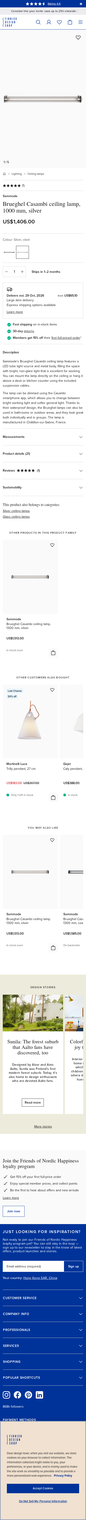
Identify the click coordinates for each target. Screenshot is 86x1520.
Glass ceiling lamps (16, 517)
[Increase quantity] (22, 271)
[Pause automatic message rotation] (81, 3)
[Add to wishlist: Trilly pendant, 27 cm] (52, 689)
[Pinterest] (28, 1395)
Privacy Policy (63, 1476)
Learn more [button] (15, 312)
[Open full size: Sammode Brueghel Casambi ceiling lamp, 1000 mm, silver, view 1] (43, 99)
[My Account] (48, 22)
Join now (13, 1211)
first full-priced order (65, 338)
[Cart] (70, 22)
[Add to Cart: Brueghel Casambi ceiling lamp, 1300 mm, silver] (53, 652)
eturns (29, 331)
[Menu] (80, 22)
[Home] (4, 173)
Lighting (17, 173)
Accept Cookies (43, 1488)
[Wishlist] (59, 22)
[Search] (38, 22)
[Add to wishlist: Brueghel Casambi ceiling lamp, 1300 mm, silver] (52, 545)
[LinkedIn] (39, 1395)
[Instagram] (6, 1395)
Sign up (73, 1266)
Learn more (11, 1198)
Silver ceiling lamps (16, 511)
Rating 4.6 (54, 3)
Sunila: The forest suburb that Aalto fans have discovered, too (32, 1047)
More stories (43, 1127)
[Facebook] (17, 1395)
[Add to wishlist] (78, 37)
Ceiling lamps (36, 173)
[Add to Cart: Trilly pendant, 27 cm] (53, 797)
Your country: (12, 1278)
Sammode (10, 196)
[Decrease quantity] (6, 271)
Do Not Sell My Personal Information (43, 1501)
